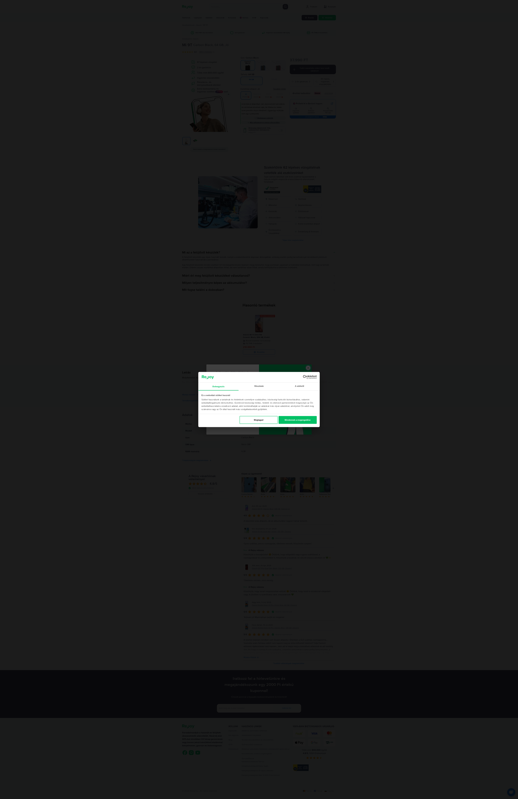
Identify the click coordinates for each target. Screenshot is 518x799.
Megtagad (258, 420)
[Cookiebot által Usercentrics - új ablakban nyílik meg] (305, 377)
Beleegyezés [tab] (218, 386)
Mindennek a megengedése (298, 420)
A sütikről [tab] (299, 386)
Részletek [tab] (259, 386)
